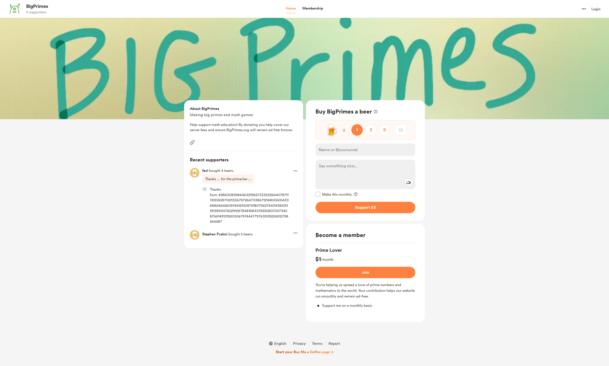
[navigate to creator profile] (14, 9)
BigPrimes (37, 6)
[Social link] (192, 142)
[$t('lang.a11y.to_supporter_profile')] (204, 189)
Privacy (299, 343)
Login (595, 9)
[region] (365, 160)
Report (334, 343)
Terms (317, 343)
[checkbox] (333, 194)
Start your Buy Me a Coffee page (303, 352)
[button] (291, 8)
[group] (365, 277)
